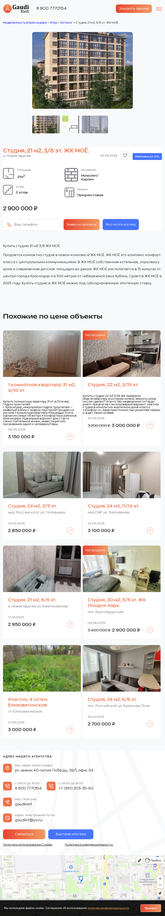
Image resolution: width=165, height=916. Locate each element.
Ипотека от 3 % (147, 156)
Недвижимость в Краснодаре (25, 22)
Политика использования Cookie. (28, 844)
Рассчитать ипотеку (121, 224)
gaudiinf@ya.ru (28, 820)
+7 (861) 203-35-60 (76, 788)
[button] (125, 155)
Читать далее (148, 422)
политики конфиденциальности (108, 908)
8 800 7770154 (51, 8)
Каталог (66, 22)
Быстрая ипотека (71, 834)
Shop (53, 22)
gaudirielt (23, 804)
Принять (151, 908)
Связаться (24, 834)
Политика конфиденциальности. (89, 844)
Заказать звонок (134, 8)
